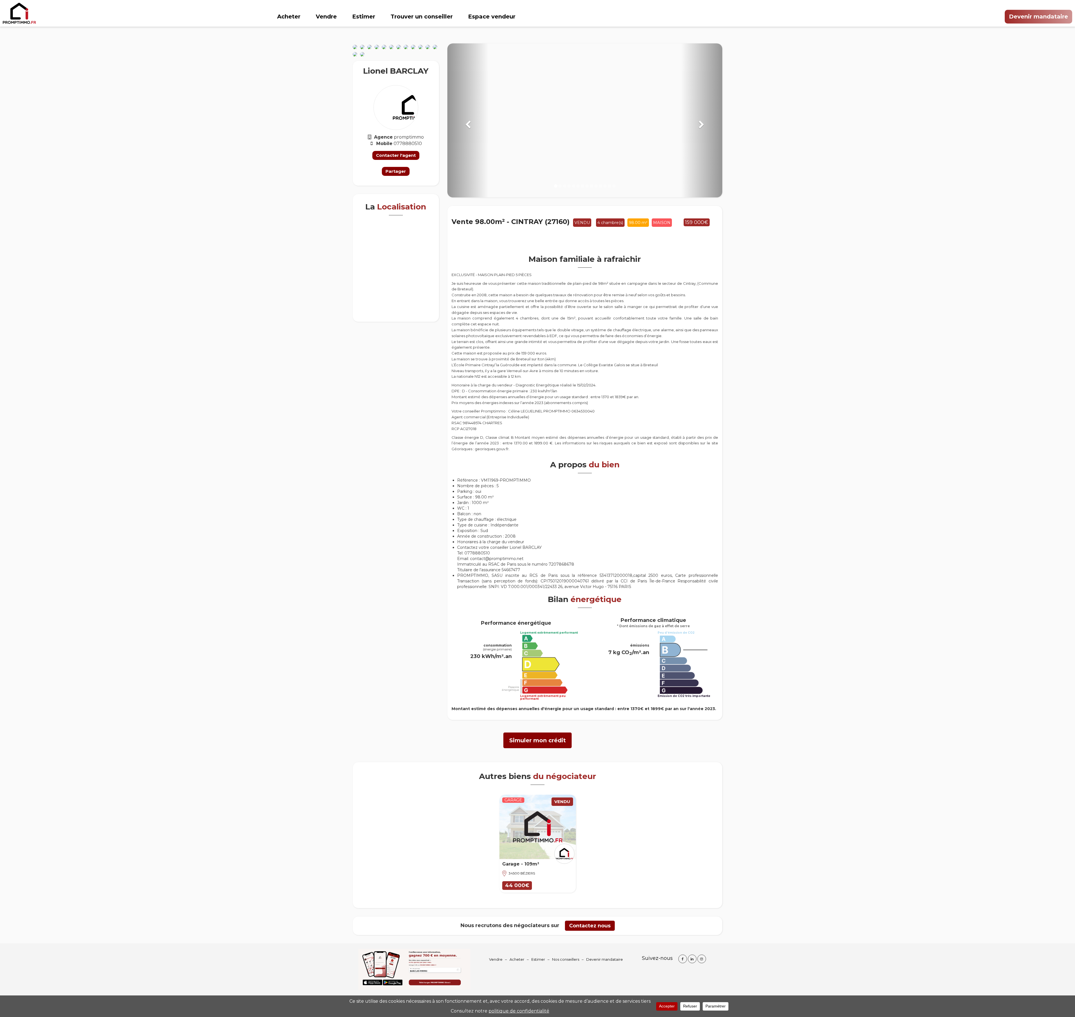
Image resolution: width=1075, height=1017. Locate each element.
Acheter (288, 16)
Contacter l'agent (396, 155)
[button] (468, 120)
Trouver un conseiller (422, 16)
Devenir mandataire (1038, 16)
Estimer (363, 16)
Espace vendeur (491, 16)
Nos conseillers (565, 959)
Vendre (326, 16)
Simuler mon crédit (537, 740)
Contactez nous (590, 926)
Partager (395, 171)
